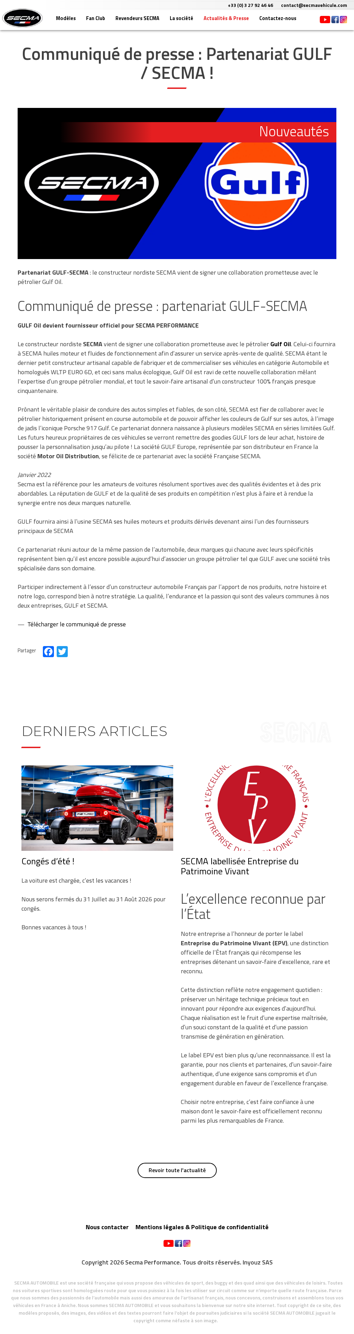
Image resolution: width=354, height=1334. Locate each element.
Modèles (66, 18)
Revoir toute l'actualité (177, 1170)
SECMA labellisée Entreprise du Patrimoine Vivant (240, 866)
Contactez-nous (277, 18)
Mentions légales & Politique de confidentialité (202, 1227)
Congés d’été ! (47, 861)
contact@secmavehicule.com (314, 5)
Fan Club (95, 18)
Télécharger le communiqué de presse (76, 624)
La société (181, 18)
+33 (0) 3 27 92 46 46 (250, 5)
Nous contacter (107, 1227)
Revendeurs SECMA (137, 18)
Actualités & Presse (226, 18)
